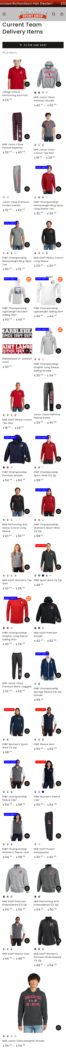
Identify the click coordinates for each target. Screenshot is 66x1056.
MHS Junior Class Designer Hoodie (23, 1040)
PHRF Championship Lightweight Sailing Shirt (48, 310)
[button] (53, 14)
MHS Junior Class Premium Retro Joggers (17, 685)
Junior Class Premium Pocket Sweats (15, 203)
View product (27, 84)
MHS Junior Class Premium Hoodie (44, 99)
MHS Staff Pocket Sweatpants (44, 850)
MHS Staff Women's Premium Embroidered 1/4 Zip (47, 957)
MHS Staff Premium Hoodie (45, 634)
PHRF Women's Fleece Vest (47, 798)
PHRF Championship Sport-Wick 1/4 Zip (46, 474)
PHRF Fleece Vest (44, 744)
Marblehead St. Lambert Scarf (17, 360)
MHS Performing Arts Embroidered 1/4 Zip (46, 903)
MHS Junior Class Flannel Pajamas (12, 146)
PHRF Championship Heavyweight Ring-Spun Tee (17, 261)
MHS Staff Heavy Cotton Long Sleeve (49, 259)
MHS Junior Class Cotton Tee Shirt (44, 151)
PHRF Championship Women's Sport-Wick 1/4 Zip (47, 528)
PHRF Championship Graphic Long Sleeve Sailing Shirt (15, 636)
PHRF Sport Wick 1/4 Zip (48, 580)
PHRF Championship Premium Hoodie (14, 474)
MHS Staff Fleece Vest (15, 953)
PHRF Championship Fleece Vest (14, 798)
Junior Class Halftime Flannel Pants (47, 416)
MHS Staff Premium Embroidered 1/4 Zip (14, 903)
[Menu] (4, 14)
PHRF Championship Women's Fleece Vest (15, 850)
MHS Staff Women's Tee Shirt (17, 582)
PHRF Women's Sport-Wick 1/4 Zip (15, 746)
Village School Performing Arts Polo (15, 93)
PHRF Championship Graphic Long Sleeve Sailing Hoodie (46, 367)
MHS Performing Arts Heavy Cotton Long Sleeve (15, 528)
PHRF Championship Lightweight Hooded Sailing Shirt (14, 312)
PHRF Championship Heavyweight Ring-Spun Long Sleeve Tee (48, 205)
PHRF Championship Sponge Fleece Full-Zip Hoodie (48, 692)
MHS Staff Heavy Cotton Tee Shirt (17, 421)
